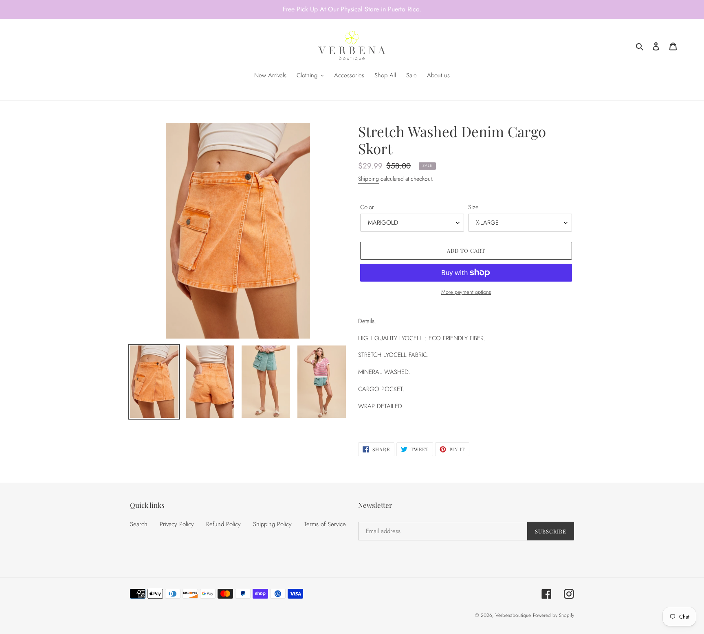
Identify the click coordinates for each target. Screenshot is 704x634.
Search (138, 524)
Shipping (368, 179)
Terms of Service (325, 524)
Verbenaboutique (513, 615)
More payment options (466, 292)
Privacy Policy (177, 524)
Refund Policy (223, 524)
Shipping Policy (272, 524)
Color (367, 207)
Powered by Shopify (553, 615)
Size (473, 207)
